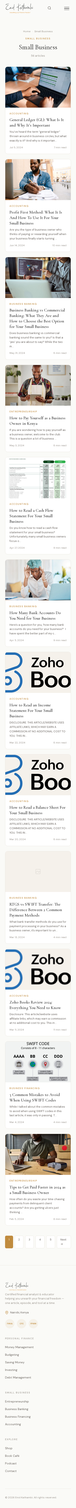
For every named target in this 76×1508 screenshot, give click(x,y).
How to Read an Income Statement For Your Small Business (31, 711)
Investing (11, 1370)
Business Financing (18, 1416)
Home (26, 31)
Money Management (19, 1347)
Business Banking (16, 1409)
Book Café (12, 1456)
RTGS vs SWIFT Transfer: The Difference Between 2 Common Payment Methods (36, 910)
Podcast (11, 1463)
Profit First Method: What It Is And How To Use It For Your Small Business (36, 218)
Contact (11, 1471)
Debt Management (18, 1377)
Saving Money (14, 1362)
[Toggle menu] (66, 8)
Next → (63, 1242)
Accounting (13, 1424)
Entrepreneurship (17, 1401)
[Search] (49, 8)
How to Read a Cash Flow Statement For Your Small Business (31, 516)
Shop (8, 1448)
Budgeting (12, 1355)
